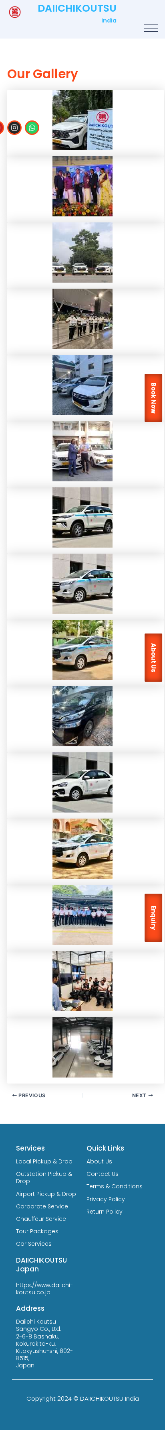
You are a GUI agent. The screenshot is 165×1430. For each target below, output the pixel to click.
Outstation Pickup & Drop (44, 1177)
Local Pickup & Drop (44, 1161)
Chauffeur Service (41, 1219)
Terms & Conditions (115, 1186)
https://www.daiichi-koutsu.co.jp (44, 1288)
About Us (99, 1161)
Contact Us (103, 1174)
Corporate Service (42, 1206)
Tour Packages (37, 1231)
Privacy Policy (106, 1199)
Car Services (34, 1244)
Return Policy (105, 1212)
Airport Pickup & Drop (46, 1194)
